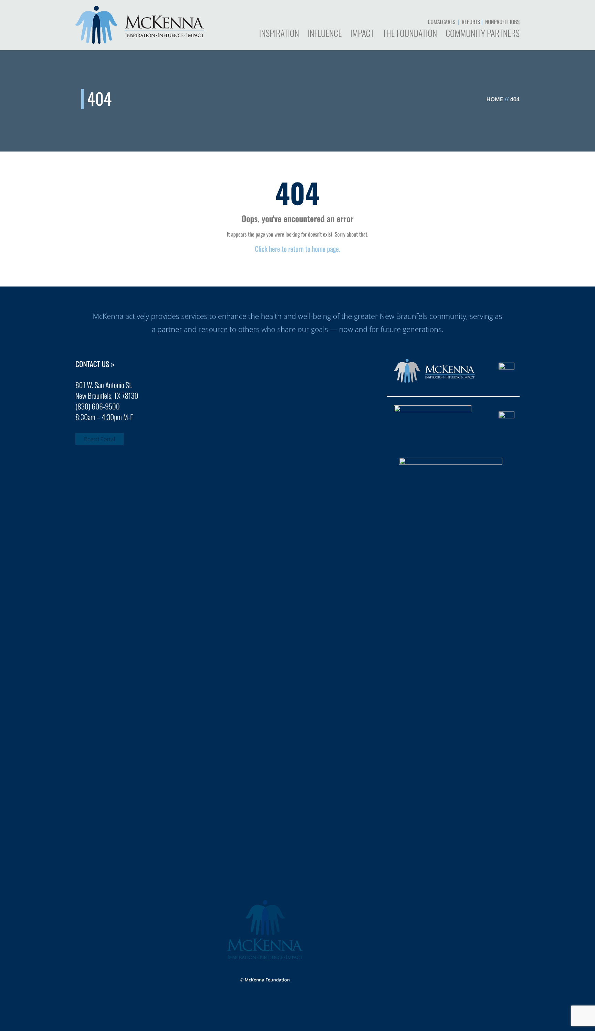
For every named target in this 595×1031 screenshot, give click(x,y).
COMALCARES (441, 22)
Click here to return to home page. (297, 248)
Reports (471, 22)
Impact (362, 34)
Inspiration (279, 34)
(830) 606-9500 (97, 406)
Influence (325, 34)
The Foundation (410, 34)
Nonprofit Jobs (502, 22)
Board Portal (99, 439)
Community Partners (483, 34)
